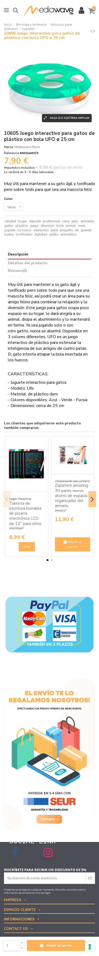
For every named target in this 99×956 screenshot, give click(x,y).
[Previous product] (92, 31)
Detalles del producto (27, 263)
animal (70, 226)
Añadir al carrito (59, 945)
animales (87, 221)
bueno (9, 234)
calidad (10, 221)
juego (34, 226)
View (26, 547)
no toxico (24, 230)
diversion (47, 226)
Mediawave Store (27, 147)
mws (81, 226)
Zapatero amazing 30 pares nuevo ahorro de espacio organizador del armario (71, 495)
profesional (51, 221)
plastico (22, 226)
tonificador (24, 234)
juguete (9, 230)
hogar (22, 221)
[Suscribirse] (90, 878)
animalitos (68, 234)
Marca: (9, 147)
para (54, 230)
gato (74, 221)
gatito (53, 234)
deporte (35, 221)
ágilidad (41, 234)
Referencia (11, 153)
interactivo (41, 230)
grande (86, 230)
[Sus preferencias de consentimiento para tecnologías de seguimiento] (90, 947)
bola (60, 226)
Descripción (18, 254)
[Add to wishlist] (44, 443)
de (77, 230)
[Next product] (94, 31)
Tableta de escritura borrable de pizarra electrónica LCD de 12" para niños (25, 513)
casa (65, 221)
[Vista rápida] (44, 452)
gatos (8, 226)
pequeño (66, 230)
